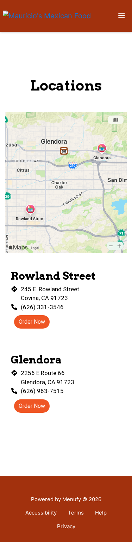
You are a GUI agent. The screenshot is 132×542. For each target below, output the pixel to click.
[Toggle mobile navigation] (121, 15)
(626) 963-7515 (42, 390)
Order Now (32, 321)
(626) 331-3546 (42, 307)
